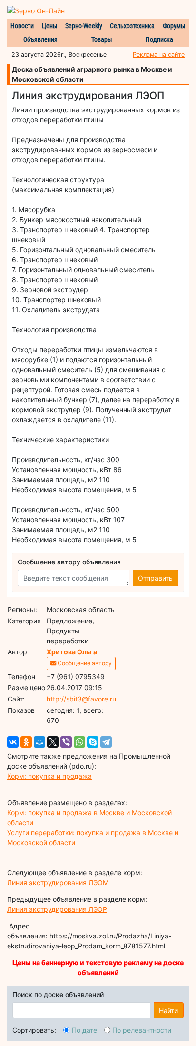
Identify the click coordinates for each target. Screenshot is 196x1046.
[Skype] (92, 742)
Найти (168, 1011)
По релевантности (141, 1030)
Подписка (159, 39)
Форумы (174, 26)
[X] (53, 742)
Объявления (40, 39)
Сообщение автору (84, 663)
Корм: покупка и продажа (49, 776)
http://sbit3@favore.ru (81, 699)
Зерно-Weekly (83, 26)
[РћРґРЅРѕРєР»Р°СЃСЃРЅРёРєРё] (26, 742)
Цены (50, 26)
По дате (84, 1030)
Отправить (155, 578)
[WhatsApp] (79, 742)
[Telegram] (106, 742)
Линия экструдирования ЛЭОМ (57, 882)
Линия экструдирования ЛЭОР (57, 909)
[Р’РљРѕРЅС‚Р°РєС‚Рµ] (13, 742)
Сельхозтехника (132, 26)
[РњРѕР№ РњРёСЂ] (39, 742)
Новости (22, 26)
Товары (101, 39)
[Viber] (66, 742)
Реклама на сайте (159, 54)
